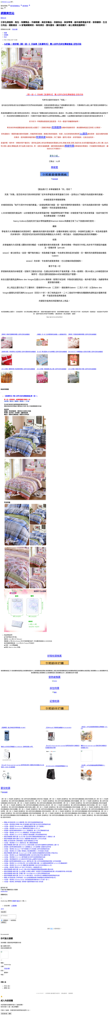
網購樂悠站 (7, 13)
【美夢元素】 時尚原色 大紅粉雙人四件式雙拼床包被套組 (18, 351)
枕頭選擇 (56, 127)
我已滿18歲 (4, 1013)
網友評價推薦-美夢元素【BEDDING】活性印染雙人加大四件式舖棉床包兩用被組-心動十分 (31, 845)
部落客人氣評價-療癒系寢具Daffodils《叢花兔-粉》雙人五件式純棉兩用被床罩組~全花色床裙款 (32, 861)
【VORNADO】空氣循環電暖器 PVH (56, 766)
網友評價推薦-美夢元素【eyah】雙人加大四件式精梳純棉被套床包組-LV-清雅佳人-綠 (29, 836)
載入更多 (3, 912)
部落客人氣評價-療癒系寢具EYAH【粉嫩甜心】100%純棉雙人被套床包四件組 (27, 847)
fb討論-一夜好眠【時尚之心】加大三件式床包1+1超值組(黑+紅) (23, 867)
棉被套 (54, 167)
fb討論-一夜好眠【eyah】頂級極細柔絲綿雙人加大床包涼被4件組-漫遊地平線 (27, 855)
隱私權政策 (64, 993)
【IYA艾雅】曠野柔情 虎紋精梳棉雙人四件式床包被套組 (18, 369)
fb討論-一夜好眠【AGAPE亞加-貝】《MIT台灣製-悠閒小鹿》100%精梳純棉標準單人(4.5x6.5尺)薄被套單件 (35, 863)
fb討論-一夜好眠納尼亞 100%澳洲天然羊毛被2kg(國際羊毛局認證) (23, 859)
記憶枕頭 (54, 701)
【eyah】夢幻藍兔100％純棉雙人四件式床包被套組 (51, 351)
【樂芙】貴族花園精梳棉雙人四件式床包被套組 (15, 334)
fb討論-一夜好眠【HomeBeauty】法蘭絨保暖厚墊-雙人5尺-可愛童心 (24, 826)
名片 (5, 37)
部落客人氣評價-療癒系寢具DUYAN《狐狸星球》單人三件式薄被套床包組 (26, 830)
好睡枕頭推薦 (54, 656)
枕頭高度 (41, 137)
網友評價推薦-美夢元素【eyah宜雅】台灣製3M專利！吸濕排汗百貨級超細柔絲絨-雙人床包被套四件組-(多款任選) (38, 871)
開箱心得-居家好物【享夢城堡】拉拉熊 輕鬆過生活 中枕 (21, 840)
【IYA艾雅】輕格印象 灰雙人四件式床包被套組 (82, 369)
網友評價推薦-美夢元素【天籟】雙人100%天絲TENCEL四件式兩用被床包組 (27, 873)
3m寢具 (83, 133)
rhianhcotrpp (4, 891)
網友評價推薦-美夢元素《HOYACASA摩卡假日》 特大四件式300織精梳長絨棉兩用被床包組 (32, 875)
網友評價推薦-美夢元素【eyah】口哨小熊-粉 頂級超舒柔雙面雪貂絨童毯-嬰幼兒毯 (28, 869)
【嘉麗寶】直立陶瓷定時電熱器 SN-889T (13, 727)
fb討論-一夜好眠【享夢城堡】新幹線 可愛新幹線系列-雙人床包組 (23, 881)
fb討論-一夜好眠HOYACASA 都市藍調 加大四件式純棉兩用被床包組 (24, 857)
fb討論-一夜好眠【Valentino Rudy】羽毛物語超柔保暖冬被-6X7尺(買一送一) (26, 879)
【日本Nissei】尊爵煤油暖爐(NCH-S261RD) (58, 727)
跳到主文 (3, 18)
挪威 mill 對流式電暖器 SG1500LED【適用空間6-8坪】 (17, 746)
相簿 (5, 33)
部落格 (6, 35)
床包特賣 (54, 688)
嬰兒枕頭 (5, 788)
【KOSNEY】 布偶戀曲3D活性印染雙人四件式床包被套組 (85, 351)
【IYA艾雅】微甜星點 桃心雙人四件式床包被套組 (51, 369)
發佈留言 (3, 922)
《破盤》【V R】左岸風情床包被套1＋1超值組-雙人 (51, 334)
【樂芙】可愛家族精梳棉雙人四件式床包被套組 (82, 334)
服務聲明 (70, 993)
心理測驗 (14, 905)
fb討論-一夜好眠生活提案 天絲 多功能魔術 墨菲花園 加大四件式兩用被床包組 (27, 824)
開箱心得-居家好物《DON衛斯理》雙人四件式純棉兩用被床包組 (23, 822)
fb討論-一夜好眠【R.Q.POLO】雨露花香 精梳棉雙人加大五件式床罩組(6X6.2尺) (28, 865)
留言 (18, 901)
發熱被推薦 (54, 677)
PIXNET (42, 993)
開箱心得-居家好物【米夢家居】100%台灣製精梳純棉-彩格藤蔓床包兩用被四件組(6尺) (30, 877)
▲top (2, 908)
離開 (10, 1013)
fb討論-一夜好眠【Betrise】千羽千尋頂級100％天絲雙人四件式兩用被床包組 (27, 849)
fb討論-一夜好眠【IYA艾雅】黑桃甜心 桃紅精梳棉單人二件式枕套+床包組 (26, 851)
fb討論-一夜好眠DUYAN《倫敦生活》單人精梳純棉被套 (21, 842)
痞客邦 (14, 901)
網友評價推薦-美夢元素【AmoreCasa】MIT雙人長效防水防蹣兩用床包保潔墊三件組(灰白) (31, 853)
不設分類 (14, 29)
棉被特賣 (69, 146)
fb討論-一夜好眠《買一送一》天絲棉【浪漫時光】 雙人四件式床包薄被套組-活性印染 (42, 44)
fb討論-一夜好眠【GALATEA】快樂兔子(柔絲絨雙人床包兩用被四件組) (25, 834)
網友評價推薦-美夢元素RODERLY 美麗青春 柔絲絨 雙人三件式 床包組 (25, 838)
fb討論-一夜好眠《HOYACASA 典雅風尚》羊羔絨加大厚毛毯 (22, 832)
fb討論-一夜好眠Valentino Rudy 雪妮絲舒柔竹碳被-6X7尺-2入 (22, 828)
